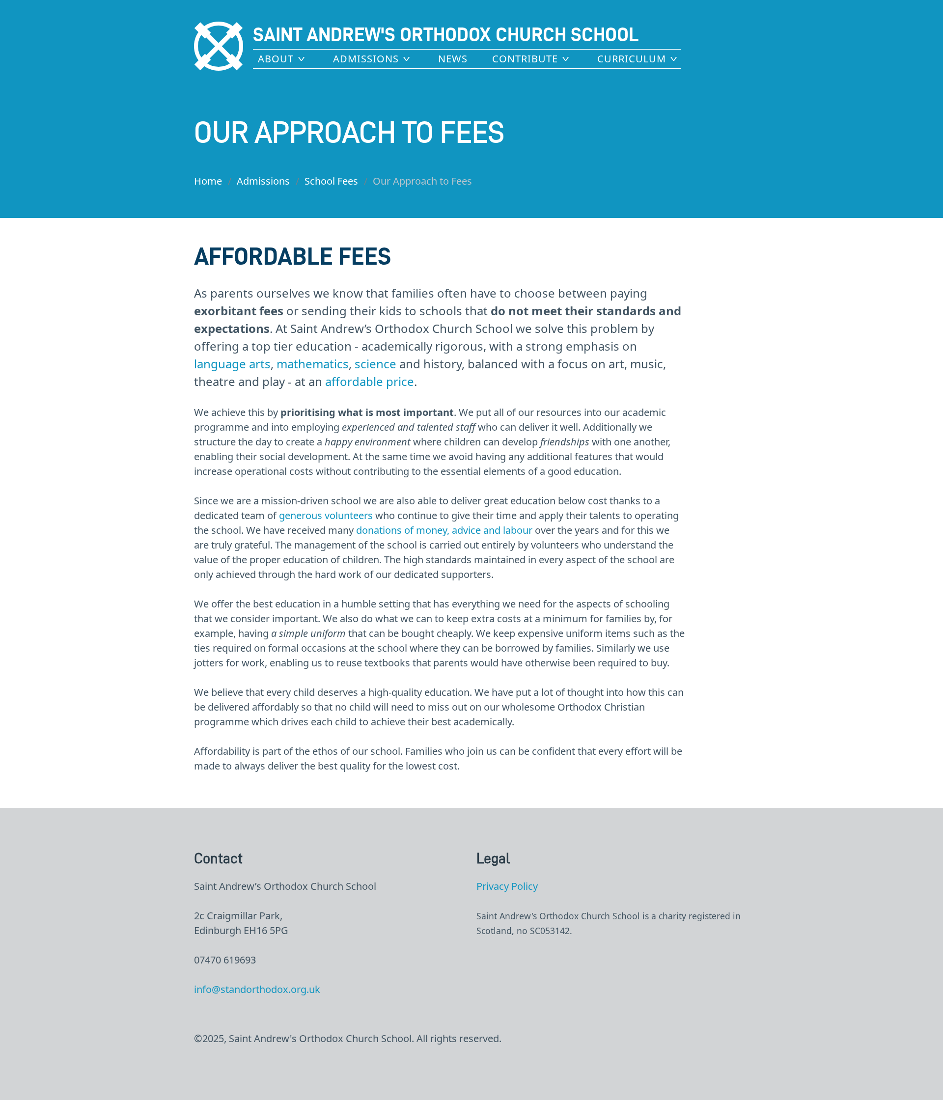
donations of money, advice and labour (444, 530)
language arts (232, 364)
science (375, 364)
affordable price (369, 381)
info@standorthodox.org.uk (257, 989)
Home (208, 181)
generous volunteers (326, 515)
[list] (283, 58)
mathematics (313, 364)
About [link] (276, 58)
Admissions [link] (366, 58)
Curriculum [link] (631, 58)
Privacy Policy (507, 886)
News (453, 58)
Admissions (263, 181)
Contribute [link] (525, 58)
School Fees (331, 181)
